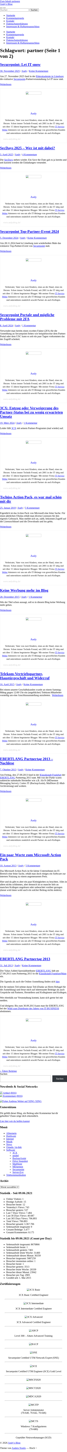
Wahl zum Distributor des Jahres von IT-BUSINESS (33, 1008)
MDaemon (17, 1166)
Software (10, 1150)
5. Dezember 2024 (9, 238)
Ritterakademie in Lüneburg (50, 76)
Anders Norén (19, 1448)
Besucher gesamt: (15, 1224)
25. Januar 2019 (8, 508)
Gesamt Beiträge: (15, 1229)
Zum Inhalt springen (10, 1)
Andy (24, 71)
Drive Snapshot (20, 1161)
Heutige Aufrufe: (15, 1201)
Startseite (10, 15)
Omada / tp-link (14, 1147)
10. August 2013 (8, 865)
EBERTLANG (7, 777)
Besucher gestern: (15, 1210)
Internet (10, 1139)
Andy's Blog (6, 4)
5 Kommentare (32, 508)
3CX (13, 428)
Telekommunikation (16, 1175)
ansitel (15, 1155)
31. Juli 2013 (6, 965)
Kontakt (10, 21)
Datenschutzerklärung (17, 23)
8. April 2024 (6, 325)
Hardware (11, 1136)
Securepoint (19, 79)
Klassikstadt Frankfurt (50, 775)
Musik (9, 1141)
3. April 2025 (6, 154)
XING (38, 1101)
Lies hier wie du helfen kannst (15, 1121)
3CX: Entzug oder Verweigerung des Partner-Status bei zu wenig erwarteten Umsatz (31, 412)
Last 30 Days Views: (16, 1215)
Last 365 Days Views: (17, 1218)
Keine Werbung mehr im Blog (24, 590)
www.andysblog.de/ (12, 139)
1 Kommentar (29, 325)
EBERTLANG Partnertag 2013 (25, 959)
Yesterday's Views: (15, 1207)
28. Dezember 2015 (9, 597)
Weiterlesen (5, 84)
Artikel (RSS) (9, 1093)
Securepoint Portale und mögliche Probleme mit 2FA (27, 317)
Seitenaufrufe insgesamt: (18, 1226)
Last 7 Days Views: (16, 1213)
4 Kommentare (29, 154)
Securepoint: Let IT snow (20, 64)
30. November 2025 (10, 71)
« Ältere (8, 1071)
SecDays (8, 159)
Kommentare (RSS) (12, 1096)
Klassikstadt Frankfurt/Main (52, 973)
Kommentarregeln (15, 18)
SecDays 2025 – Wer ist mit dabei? (27, 148)
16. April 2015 (7, 684)
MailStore (17, 1164)
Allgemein (11, 1133)
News (9, 1144)
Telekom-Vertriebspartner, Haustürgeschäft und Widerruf (25, 676)
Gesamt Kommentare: (17, 1232)
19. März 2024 (7, 423)
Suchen (3, 1074)
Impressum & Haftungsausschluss (22, 26)
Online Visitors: (14, 1199)
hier (57, 981)
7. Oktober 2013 (8, 769)
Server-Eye (18, 1172)
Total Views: (12, 1221)
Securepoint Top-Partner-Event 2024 (29, 231)
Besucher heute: (14, 1204)
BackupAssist (19, 1158)
